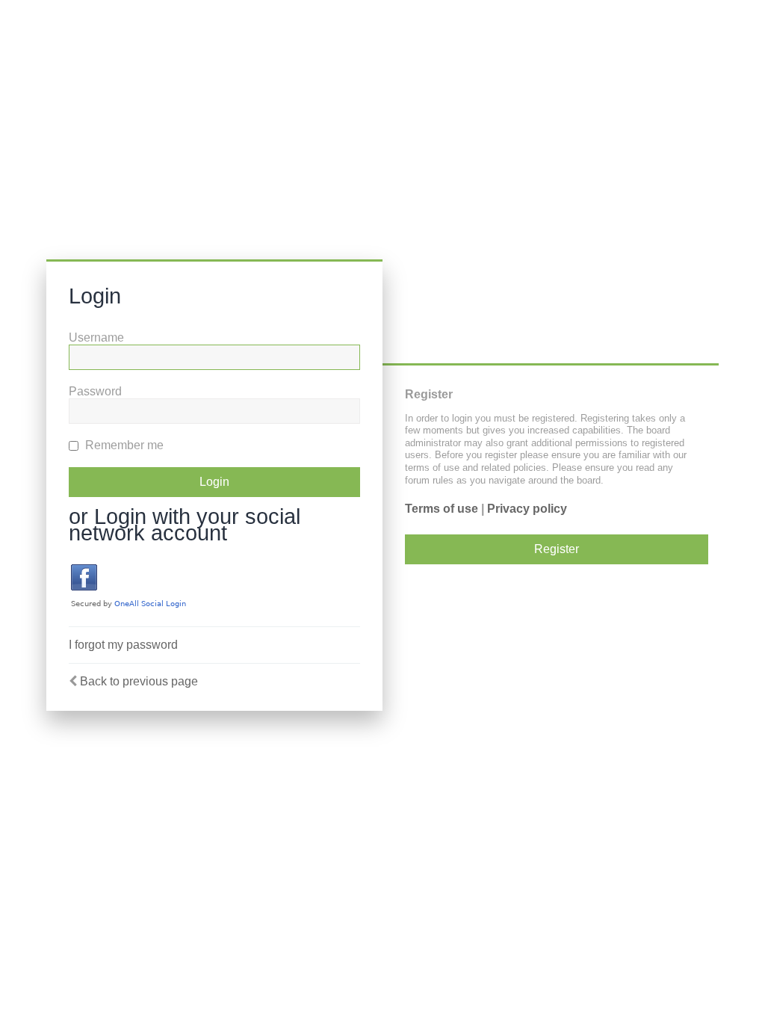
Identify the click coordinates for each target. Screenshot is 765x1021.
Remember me (123, 445)
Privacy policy (527, 508)
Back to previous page (139, 681)
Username (96, 337)
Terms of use (441, 508)
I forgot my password (123, 644)
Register (556, 549)
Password (95, 391)
